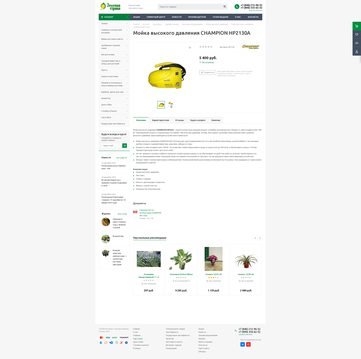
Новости (176, 17)
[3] (206, 47)
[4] (208, 47)
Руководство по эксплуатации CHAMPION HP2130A (150, 213)
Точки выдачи (220, 17)
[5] (211, 47)
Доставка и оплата (174, 342)
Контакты (253, 17)
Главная (136, 329)
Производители (197, 17)
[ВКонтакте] (242, 344)
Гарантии (170, 339)
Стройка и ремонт (141, 345)
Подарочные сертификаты (178, 335)
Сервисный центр (156, 17)
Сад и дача (138, 339)
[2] (203, 47)
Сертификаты (172, 332)
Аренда (202, 339)
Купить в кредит (206, 342)
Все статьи (122, 214)
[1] (200, 47)
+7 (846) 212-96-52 (251, 5)
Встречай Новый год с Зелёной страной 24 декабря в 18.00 (114, 183)
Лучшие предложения (208, 335)
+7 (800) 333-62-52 (251, 7)
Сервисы (137, 335)
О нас (238, 17)
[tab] (141, 120)
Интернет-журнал (173, 345)
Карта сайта (204, 348)
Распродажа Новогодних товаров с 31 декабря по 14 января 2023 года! (114, 200)
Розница (136, 348)
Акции (136, 17)
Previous (255, 238)
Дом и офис (138, 342)
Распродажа (171, 348)
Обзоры (202, 352)
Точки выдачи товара (175, 329)
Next (260, 238)
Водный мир (118, 236)
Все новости (122, 158)
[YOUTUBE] (248, 344)
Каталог (108, 17)
